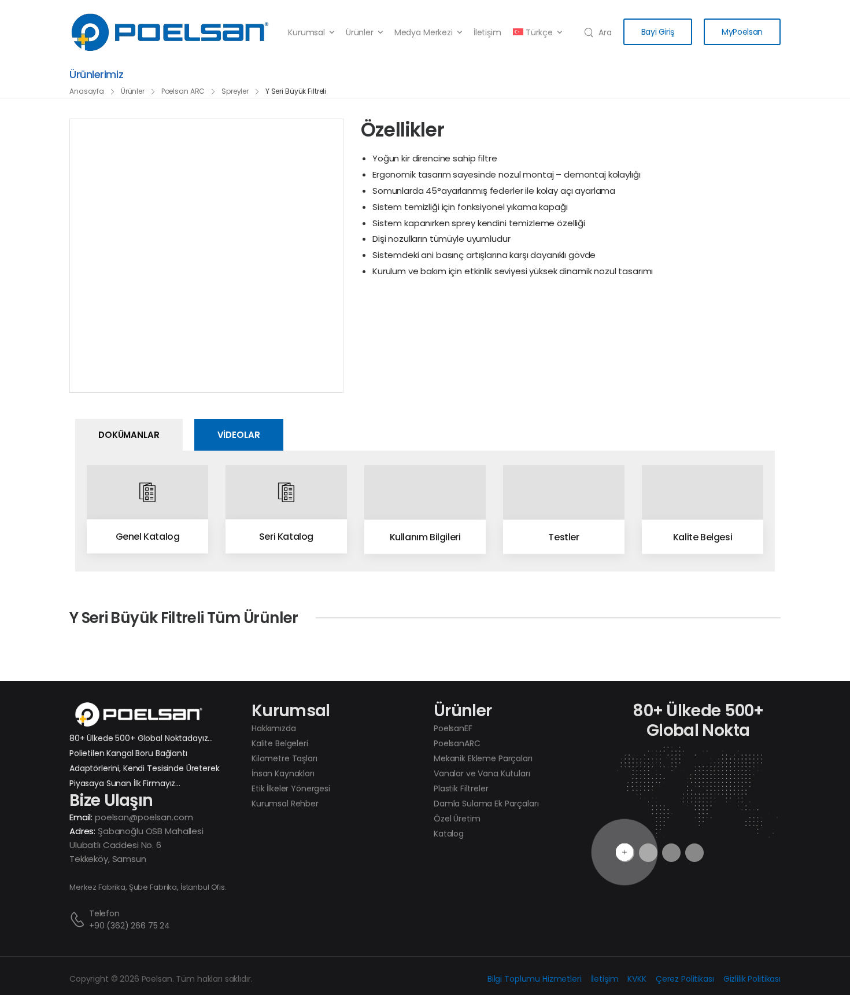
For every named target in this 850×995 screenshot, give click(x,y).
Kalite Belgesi (702, 536)
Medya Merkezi (423, 32)
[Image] (147, 492)
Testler (563, 536)
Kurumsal (306, 32)
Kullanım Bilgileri (425, 536)
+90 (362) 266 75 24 (129, 925)
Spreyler (235, 91)
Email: (81, 817)
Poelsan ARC (183, 91)
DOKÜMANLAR (129, 435)
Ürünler (360, 32)
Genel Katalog (148, 536)
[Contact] (79, 919)
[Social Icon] (671, 852)
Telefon (104, 913)
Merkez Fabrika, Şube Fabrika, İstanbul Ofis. (148, 887)
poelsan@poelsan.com (144, 817)
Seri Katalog (286, 536)
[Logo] (170, 32)
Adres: (82, 831)
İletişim (487, 32)
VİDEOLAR (238, 435)
